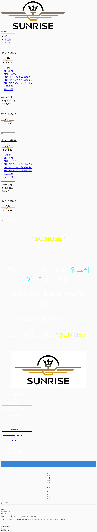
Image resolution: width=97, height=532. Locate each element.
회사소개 (6, 36)
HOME (5, 35)
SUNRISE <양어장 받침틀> (9, 39)
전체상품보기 (7, 38)
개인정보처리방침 (5, 511)
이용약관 (3, 509)
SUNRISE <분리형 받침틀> (9, 40)
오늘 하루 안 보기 (5, 530)
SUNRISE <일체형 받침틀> (9, 42)
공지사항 (6, 45)
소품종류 (6, 43)
